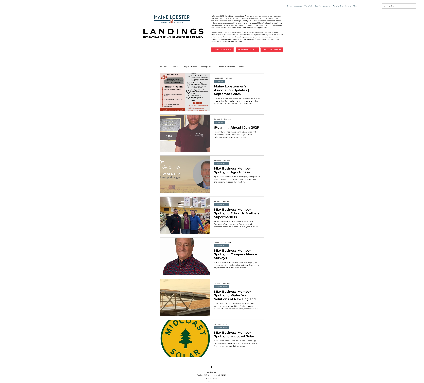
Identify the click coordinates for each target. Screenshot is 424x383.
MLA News (219, 81)
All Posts (164, 67)
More (241, 67)
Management (207, 67)
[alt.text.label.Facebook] (211, 367)
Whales (175, 67)
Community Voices (226, 67)
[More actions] (259, 78)
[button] (348, 6)
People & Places (190, 67)
